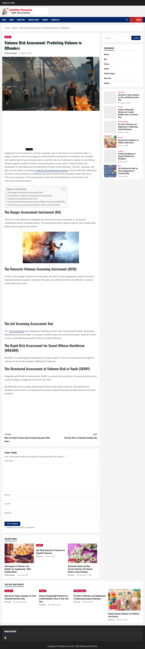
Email (8, 504)
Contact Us (55, 20)
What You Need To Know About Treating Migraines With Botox (27, 438)
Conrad (40, 556)
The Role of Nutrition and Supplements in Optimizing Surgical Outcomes (110, 127)
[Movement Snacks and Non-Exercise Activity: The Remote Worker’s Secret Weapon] (82, 553)
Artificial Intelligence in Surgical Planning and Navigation (110, 156)
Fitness (106, 64)
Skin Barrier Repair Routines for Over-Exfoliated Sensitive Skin (110, 97)
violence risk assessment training (51, 170)
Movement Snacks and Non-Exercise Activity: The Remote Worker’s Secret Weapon (80, 569)
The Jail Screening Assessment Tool (22, 198)
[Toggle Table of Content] (62, 189)
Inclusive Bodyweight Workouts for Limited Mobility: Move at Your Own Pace (110, 112)
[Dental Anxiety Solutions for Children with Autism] (124, 600)
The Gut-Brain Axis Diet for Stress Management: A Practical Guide (110, 171)
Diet (105, 59)
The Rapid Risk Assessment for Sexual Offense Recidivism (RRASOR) (36, 202)
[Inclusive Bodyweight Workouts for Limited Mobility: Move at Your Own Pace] (55, 591)
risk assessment (16, 331)
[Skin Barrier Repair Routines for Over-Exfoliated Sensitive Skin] (21, 591)
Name (8, 494)
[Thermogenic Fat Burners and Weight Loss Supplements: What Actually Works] (19, 553)
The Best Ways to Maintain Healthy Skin (80, 436)
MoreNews (80, 646)
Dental (106, 54)
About (11, 20)
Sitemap (45, 20)
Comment (9, 461)
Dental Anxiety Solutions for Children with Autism (110, 142)
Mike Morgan (12, 53)
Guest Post (21, 20)
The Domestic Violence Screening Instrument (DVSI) (30, 195)
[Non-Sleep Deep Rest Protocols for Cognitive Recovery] (50, 545)
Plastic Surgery (109, 73)
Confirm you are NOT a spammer (20, 527)
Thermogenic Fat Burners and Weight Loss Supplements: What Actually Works (18, 569)
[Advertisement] (51, 130)
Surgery (107, 83)
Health (8, 37)
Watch (139, 20)
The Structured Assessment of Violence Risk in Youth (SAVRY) (34, 205)
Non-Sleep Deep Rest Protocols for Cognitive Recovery (50, 551)
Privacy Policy (33, 20)
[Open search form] (127, 20)
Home (4, 20)
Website (8, 513)
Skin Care (107, 78)
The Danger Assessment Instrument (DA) (25, 192)
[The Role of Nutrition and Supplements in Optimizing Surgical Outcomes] (90, 591)
